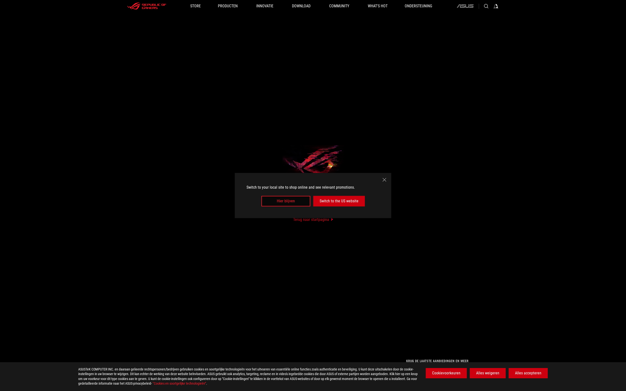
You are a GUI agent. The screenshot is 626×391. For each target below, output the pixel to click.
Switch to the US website (339, 201)
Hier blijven (286, 201)
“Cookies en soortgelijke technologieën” (179, 383)
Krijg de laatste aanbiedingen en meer (437, 361)
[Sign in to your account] (496, 6)
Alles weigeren (487, 373)
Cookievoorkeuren (446, 373)
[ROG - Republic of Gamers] (146, 6)
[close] (384, 180)
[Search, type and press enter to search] (486, 6)
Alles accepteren (528, 373)
